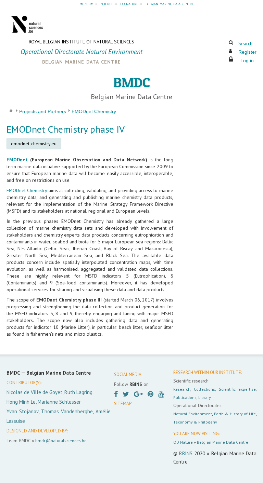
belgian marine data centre (170, 3)
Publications (185, 397)
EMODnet (17, 160)
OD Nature (183, 442)
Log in (247, 60)
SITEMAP (123, 403)
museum (86, 3)
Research (181, 389)
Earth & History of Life (235, 413)
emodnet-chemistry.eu (34, 143)
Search (245, 43)
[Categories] (11, 110)
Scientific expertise (237, 389)
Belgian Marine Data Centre (222, 442)
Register (247, 52)
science (107, 3)
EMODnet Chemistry (27, 190)
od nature (129, 3)
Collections (204, 389)
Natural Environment (192, 413)
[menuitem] (11, 110)
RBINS (185, 453)
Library (204, 397)
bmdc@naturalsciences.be (61, 441)
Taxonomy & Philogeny (195, 422)
